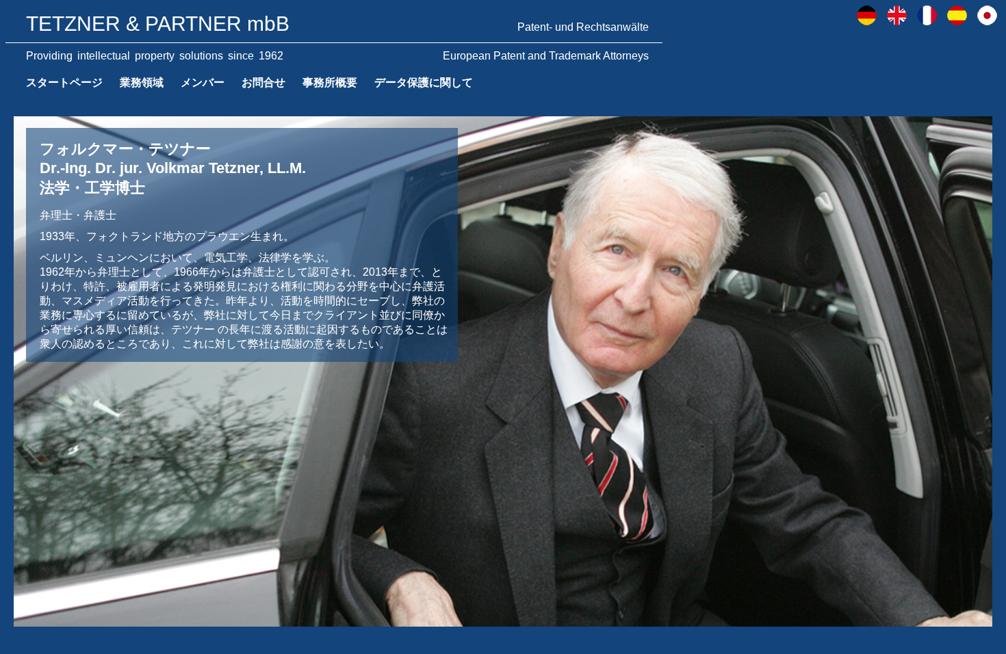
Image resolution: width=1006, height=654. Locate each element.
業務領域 (142, 82)
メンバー (202, 82)
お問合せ (263, 82)
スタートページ (64, 82)
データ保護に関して (423, 82)
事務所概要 (329, 82)
